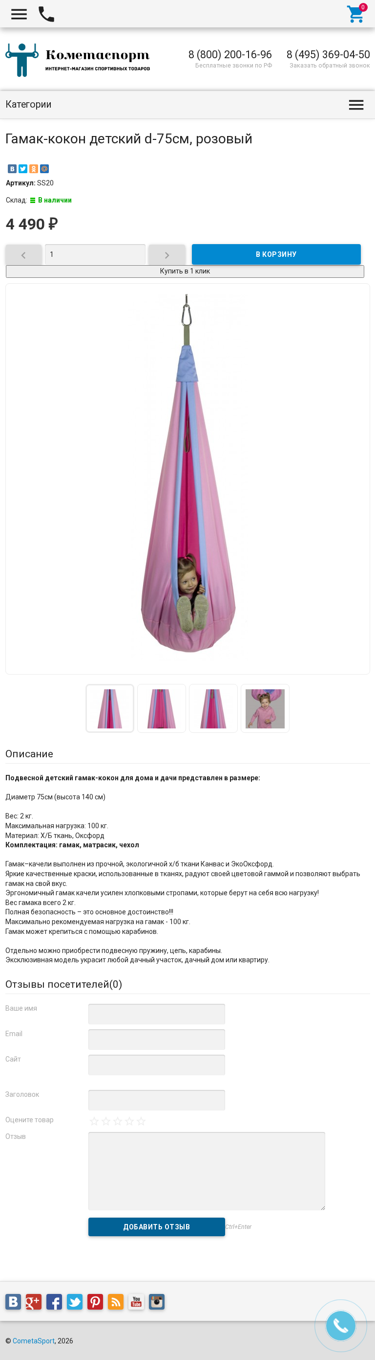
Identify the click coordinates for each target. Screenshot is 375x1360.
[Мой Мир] (44, 168)
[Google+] (36, 1304)
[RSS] (118, 1304)
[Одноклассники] (33, 168)
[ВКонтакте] (12, 168)
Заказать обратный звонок (330, 65)
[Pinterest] (97, 1304)
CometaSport (34, 1341)
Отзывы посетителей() (63, 984)
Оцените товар (29, 1120)
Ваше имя (21, 1008)
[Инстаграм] (159, 1304)
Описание (29, 754)
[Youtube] (138, 1304)
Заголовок (22, 1094)
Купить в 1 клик (185, 271)
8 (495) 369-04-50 (328, 54)
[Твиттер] (77, 1304)
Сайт (13, 1059)
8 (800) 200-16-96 (230, 54)
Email (13, 1034)
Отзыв (15, 1136)
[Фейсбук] (56, 1304)
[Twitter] (23, 168)
